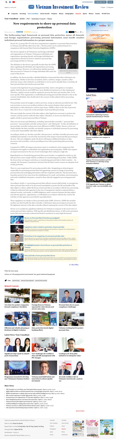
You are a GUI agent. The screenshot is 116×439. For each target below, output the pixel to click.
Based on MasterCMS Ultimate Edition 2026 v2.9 (17, 435)
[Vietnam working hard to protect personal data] (71, 319)
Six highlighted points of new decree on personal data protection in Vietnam (48, 246)
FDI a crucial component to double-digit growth (19, 395)
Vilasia (49, 19)
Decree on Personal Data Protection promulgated (41, 218)
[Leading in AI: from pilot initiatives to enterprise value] (71, 344)
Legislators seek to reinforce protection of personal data (44, 227)
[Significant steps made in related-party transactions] (17, 344)
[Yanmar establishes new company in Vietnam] (99, 128)
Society (97, 13)
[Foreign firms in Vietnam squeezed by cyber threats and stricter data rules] (44, 296)
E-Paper (103, 7)
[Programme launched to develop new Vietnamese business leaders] (17, 368)
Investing (23, 13)
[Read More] (80, 411)
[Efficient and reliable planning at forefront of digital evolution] (17, 319)
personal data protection (27, 280)
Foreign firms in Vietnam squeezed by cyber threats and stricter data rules (43, 307)
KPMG (22, 19)
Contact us (16, 432)
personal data (16, 280)
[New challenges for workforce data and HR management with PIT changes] (44, 344)
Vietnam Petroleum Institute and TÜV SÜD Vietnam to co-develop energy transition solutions (98, 161)
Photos (91, 13)
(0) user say (34, 32)
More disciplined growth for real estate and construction (22, 399)
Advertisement (87, 2)
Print (82, 32)
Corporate (14, 13)
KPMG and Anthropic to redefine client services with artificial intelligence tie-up (28, 393)
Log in (110, 2)
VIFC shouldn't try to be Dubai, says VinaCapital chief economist (24, 389)
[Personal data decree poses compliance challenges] (71, 296)
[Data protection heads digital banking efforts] (44, 319)
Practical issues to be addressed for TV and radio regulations (23, 397)
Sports (85, 13)
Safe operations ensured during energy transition (20, 407)
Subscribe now (100, 2)
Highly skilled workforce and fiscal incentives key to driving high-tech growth (27, 391)
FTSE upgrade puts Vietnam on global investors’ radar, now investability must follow (99, 185)
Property (54, 13)
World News (106, 13)
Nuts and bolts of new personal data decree (39, 255)
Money (61, 13)
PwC (28, 19)
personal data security (41, 280)
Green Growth (45, 13)
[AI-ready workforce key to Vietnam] (71, 368)
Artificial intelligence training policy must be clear (20, 403)
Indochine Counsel (38, 19)
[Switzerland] (99, 105)
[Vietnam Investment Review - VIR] (59, 12)
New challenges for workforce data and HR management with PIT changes (43, 356)
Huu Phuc (74, 264)
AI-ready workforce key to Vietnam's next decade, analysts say (71, 379)
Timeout (78, 13)
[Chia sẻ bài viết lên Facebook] (67, 32)
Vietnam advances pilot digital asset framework (19, 401)
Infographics (69, 13)
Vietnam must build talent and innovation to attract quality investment (43, 379)
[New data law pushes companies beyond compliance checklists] (17, 296)
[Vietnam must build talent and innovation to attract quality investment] (44, 368)
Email (77, 32)
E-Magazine (110, 7)
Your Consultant (33, 13)
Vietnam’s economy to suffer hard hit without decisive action (23, 405)
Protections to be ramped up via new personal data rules (44, 236)
